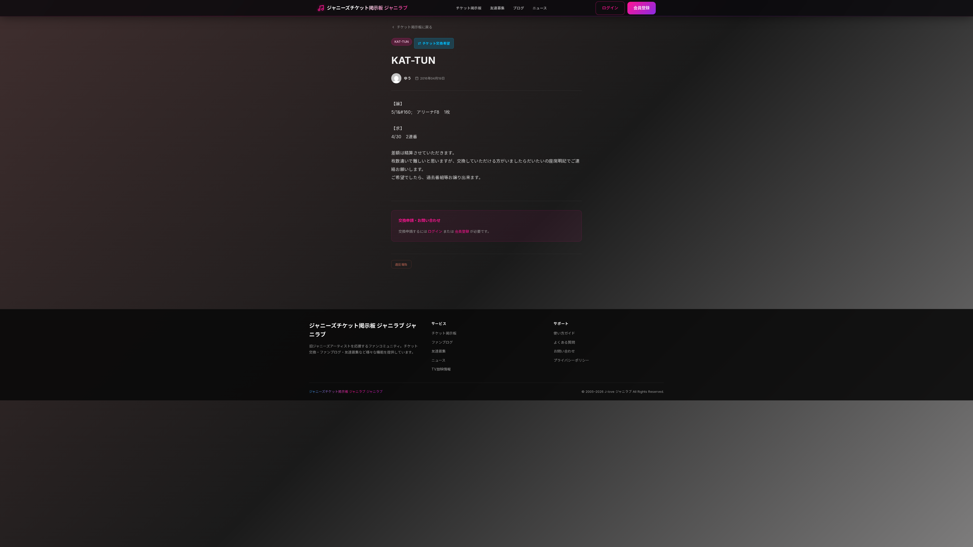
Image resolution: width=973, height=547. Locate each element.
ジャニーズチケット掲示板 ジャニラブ (367, 8)
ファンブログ (442, 342)
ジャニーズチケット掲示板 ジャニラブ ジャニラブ (363, 330)
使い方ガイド (564, 333)
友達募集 (497, 8)
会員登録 (641, 7)
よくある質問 (564, 342)
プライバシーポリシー (571, 360)
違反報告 (401, 264)
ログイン (610, 7)
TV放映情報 (441, 369)
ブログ (518, 8)
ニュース (540, 8)
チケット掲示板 (468, 8)
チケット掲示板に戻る (414, 27)
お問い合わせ (564, 351)
